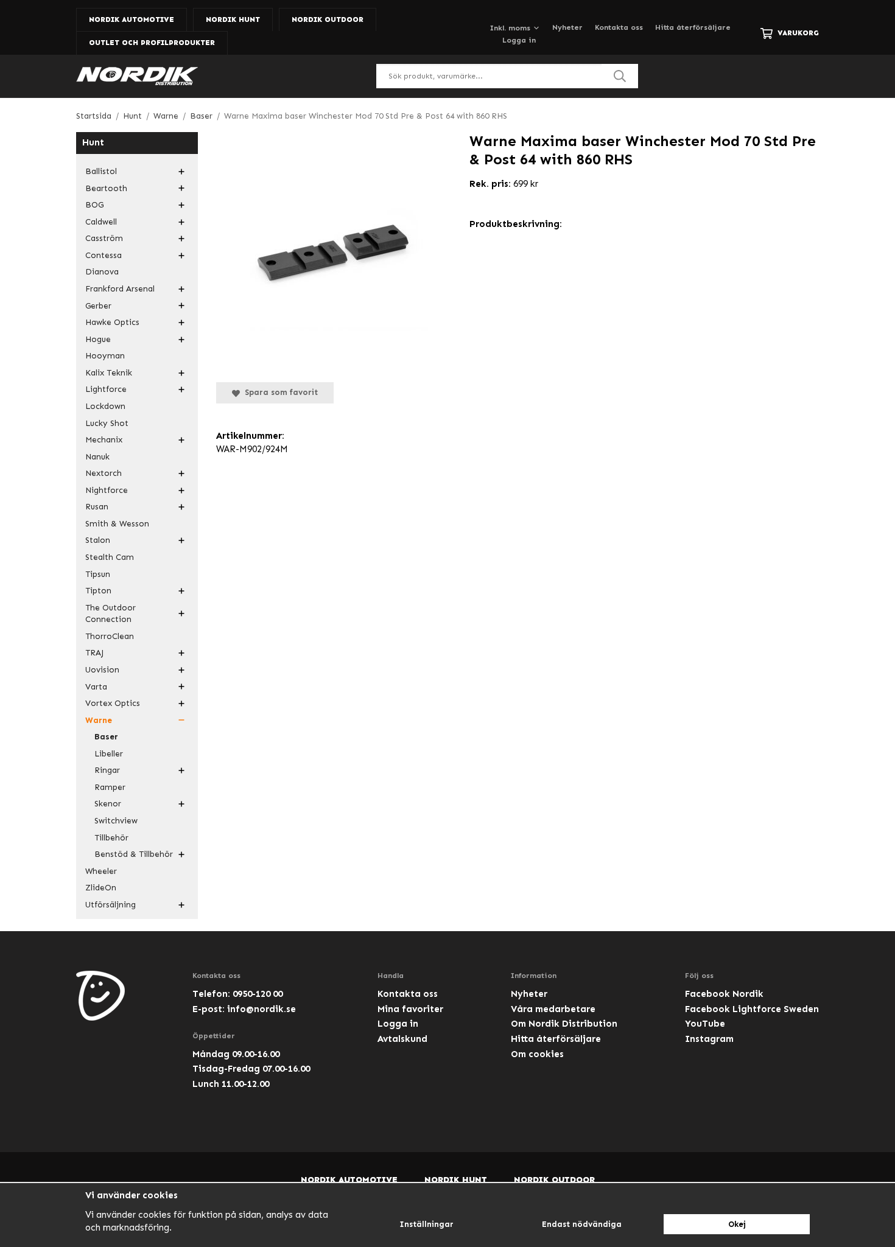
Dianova (102, 272)
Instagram (709, 1038)
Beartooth (106, 188)
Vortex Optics (112, 703)
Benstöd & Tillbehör (133, 854)
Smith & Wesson (117, 524)
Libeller (108, 754)
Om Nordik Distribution (564, 1023)
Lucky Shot (106, 423)
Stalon (97, 540)
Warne (98, 720)
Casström (104, 238)
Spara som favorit (279, 392)
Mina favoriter (410, 1009)
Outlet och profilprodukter (152, 42)
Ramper (109, 787)
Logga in (519, 40)
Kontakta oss (619, 27)
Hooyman (105, 356)
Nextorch (103, 473)
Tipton (98, 590)
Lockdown (105, 406)
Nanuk (97, 457)
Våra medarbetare (553, 1009)
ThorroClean (109, 636)
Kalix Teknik (108, 373)
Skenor (107, 803)
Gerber (98, 306)
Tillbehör (111, 838)
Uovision (102, 670)
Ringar (107, 770)
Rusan (96, 506)
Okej (737, 1224)
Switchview (116, 821)
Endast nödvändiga (582, 1224)
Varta (96, 687)
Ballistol (101, 171)
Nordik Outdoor (327, 19)
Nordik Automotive (131, 19)
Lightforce (106, 389)
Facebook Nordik (724, 993)
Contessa (103, 255)
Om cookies (537, 1054)
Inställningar (426, 1224)
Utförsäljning (110, 904)
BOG (94, 205)
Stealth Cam (109, 557)
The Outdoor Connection (110, 614)
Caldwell (101, 222)
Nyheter (567, 27)
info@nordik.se (261, 1009)
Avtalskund (402, 1038)
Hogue (98, 339)
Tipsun (97, 574)
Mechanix (103, 440)
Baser (106, 737)
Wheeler (101, 871)
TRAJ (94, 653)
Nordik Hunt (233, 19)
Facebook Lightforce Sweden (752, 1009)
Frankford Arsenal (120, 289)
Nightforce (106, 490)
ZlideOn (100, 887)
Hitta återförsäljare (693, 27)
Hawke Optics (112, 322)
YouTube (705, 1023)
